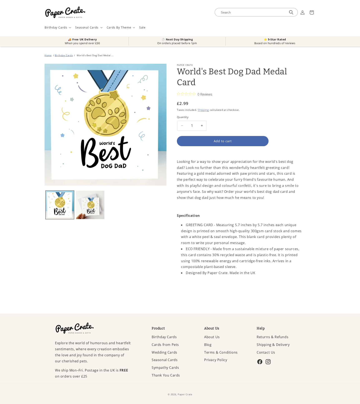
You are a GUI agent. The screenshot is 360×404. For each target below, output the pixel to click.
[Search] (291, 12)
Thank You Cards (166, 375)
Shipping (203, 110)
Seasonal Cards (165, 360)
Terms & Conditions (221, 352)
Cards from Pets (165, 344)
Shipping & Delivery (273, 344)
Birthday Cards (64, 55)
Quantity (183, 117)
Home (48, 55)
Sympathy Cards (165, 367)
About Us (212, 337)
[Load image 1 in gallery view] (60, 205)
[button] (57, 27)
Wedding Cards (164, 352)
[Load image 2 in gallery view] (90, 205)
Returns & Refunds (272, 337)
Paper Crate (185, 394)
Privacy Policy (215, 360)
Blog (207, 344)
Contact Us (266, 352)
